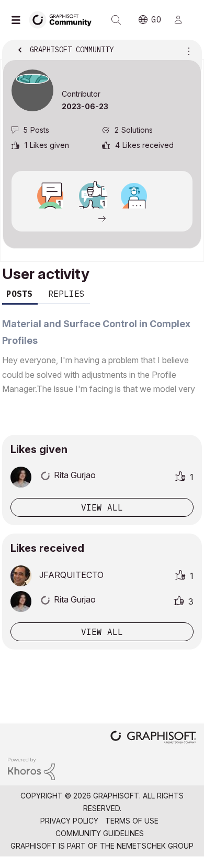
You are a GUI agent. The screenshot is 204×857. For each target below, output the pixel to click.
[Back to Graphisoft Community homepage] (64, 19)
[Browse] (18, 20)
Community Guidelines (99, 833)
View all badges (102, 218)
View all (102, 507)
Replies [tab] (66, 293)
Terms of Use (131, 820)
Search (116, 20)
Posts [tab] (19, 293)
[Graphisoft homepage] (153, 738)
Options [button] (187, 50)
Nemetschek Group (155, 845)
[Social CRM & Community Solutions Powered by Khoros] (31, 767)
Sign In (182, 19)
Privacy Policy (69, 820)
